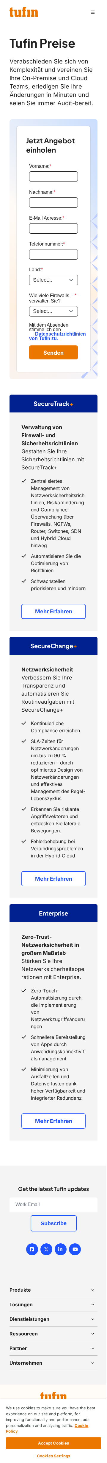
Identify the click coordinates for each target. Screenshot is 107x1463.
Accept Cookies (53, 1443)
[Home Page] (24, 12)
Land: (36, 269)
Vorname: (40, 166)
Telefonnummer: (47, 243)
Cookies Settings (53, 1455)
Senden (53, 352)
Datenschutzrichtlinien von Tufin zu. (57, 336)
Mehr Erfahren (53, 611)
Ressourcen (24, 1334)
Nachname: (42, 192)
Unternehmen (26, 1363)
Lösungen (21, 1304)
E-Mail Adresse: (46, 218)
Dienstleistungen (29, 1319)
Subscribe (54, 1223)
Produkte (20, 1290)
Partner (18, 1348)
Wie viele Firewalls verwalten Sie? (52, 298)
